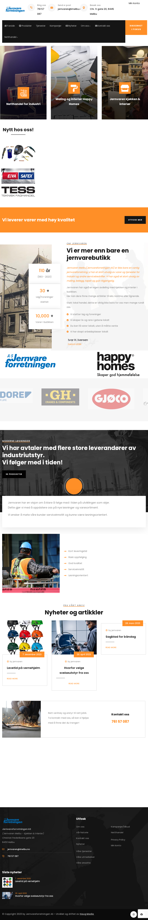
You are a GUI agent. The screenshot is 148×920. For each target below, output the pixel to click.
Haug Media (87, 914)
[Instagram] (133, 914)
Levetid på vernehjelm (23, 668)
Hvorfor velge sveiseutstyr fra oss (34, 895)
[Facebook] (141, 914)
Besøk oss (95, 5)
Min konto (134, 3)
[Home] (14, 8)
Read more (12, 678)
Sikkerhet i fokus (136, 27)
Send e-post (64, 5)
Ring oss (41, 5)
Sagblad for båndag (121, 637)
